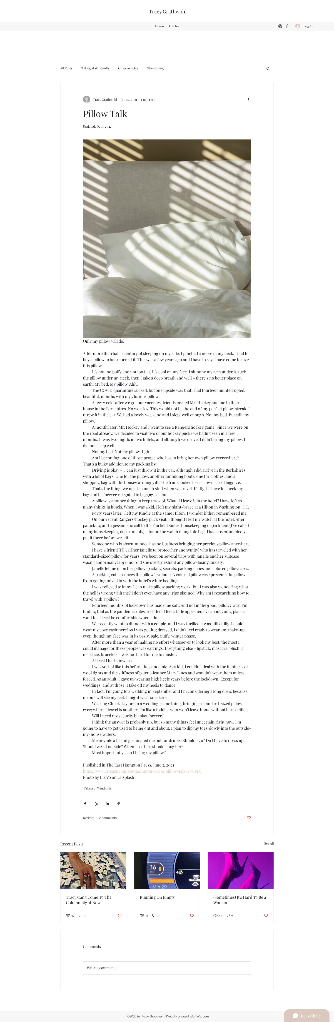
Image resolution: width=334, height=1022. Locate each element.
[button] (268, 68)
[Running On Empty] (167, 870)
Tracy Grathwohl (168, 11)
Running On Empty (157, 897)
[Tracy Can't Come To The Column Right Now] (93, 870)
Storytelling (155, 68)
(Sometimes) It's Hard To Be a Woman (239, 899)
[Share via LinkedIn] (107, 804)
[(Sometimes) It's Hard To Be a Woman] (241, 870)
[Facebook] (287, 26)
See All (269, 843)
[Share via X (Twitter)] (96, 804)
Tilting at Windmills (95, 68)
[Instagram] (280, 26)
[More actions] (248, 99)
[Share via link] (118, 804)
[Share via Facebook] (85, 804)
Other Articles (128, 68)
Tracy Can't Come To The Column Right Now (89, 899)
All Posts (66, 68)
